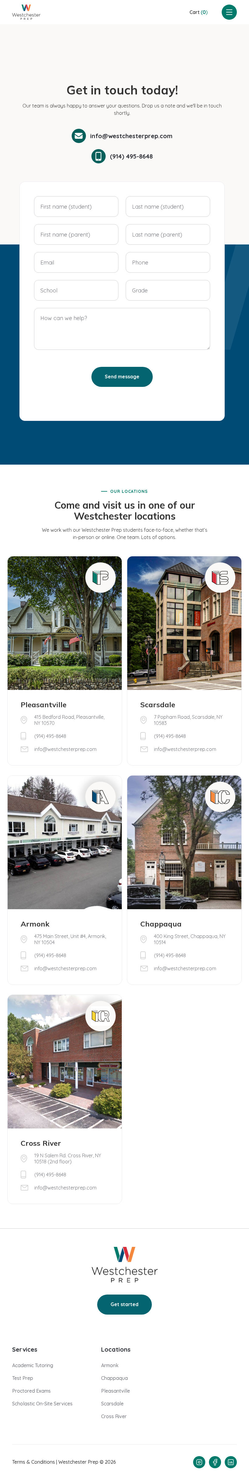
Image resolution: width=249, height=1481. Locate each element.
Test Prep (22, 1378)
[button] (198, 12)
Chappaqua (114, 1378)
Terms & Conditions (33, 1462)
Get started (124, 1304)
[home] (26, 12)
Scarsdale (112, 1404)
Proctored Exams (31, 1391)
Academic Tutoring (32, 1365)
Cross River (114, 1416)
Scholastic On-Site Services (42, 1404)
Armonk (109, 1365)
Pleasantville (115, 1391)
